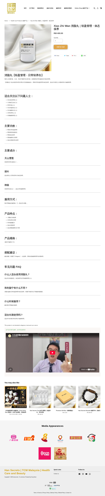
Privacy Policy (46, 492)
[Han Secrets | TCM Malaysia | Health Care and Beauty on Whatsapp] (90, 474)
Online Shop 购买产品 (81, 8)
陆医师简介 (40, 8)
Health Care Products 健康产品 (19, 20)
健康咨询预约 (68, 8)
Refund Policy (61, 492)
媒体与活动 (50, 8)
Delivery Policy (54, 492)
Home (6, 20)
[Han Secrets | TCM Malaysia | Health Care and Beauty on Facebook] (79, 474)
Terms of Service (38, 492)
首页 (25, 8)
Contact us (56, 473)
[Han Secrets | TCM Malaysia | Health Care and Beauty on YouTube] (86, 474)
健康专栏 (58, 8)
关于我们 (32, 8)
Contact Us (68, 492)
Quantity (56, 37)
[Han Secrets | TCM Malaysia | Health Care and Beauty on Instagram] (83, 474)
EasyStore (33, 477)
